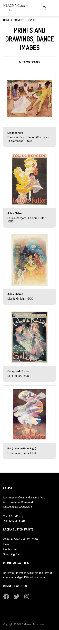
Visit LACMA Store (14, 521)
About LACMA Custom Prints (20, 539)
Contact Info (10, 549)
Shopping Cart (12, 554)
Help (6, 544)
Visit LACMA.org (13, 516)
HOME (6, 20)
